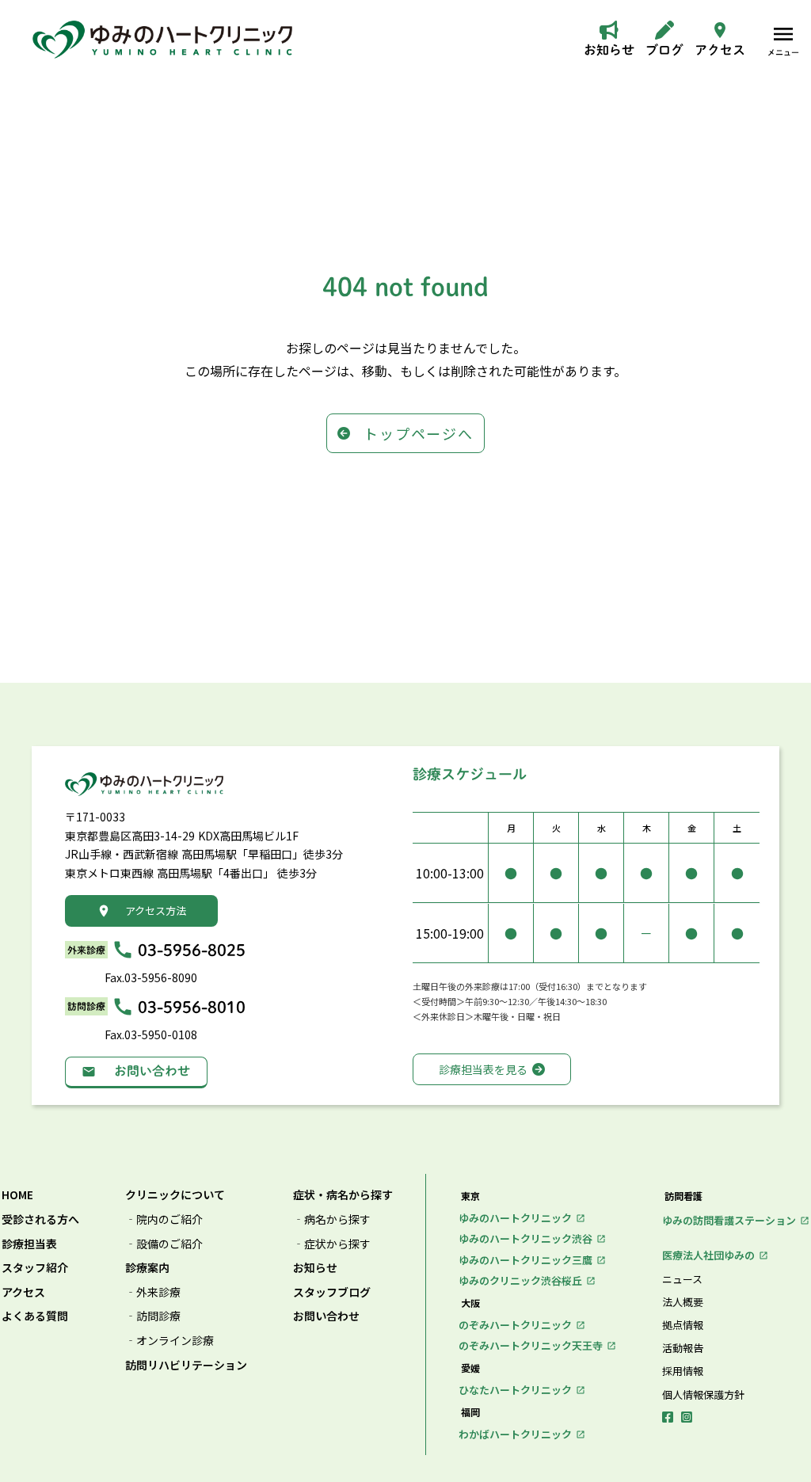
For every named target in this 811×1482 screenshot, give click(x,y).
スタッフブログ (332, 1292)
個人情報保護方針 (703, 1395)
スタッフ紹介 (35, 1267)
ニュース (682, 1279)
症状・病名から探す (343, 1194)
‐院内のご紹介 (164, 1219)
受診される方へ (40, 1219)
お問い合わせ (326, 1316)
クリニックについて (175, 1194)
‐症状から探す (332, 1244)
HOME (17, 1194)
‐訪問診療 (153, 1316)
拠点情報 (682, 1325)
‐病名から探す (332, 1219)
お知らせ (315, 1267)
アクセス (23, 1292)
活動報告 (682, 1348)
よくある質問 (35, 1316)
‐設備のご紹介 (164, 1244)
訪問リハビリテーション (186, 1365)
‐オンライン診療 (169, 1340)
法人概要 (682, 1302)
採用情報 (682, 1371)
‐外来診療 (153, 1292)
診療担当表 (29, 1244)
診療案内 (147, 1267)
